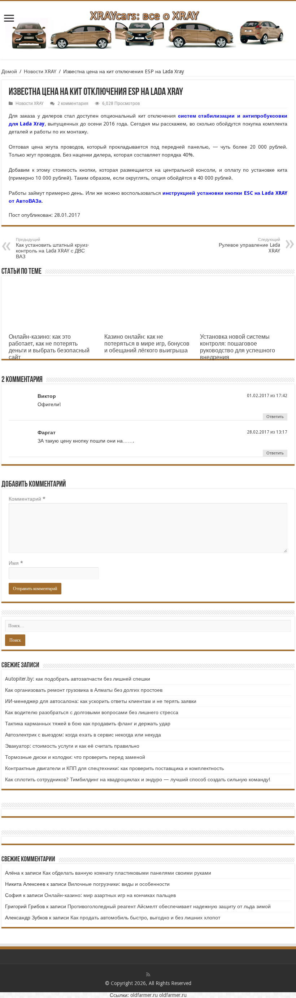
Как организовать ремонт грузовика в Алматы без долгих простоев (83, 690)
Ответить (275, 416)
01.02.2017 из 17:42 (267, 395)
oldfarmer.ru (144, 995)
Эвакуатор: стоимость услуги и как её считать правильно (72, 746)
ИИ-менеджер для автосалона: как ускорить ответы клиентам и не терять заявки (100, 701)
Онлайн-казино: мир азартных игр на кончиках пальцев (110, 895)
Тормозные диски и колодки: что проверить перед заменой (75, 757)
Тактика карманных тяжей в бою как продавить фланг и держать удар (87, 723)
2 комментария (72, 103)
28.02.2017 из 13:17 (267, 432)
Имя (16, 563)
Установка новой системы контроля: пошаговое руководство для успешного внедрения (237, 347)
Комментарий (27, 499)
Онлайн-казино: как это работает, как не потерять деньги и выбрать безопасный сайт (49, 347)
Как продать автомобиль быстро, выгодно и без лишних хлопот (145, 917)
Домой (9, 71)
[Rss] (148, 974)
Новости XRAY (40, 71)
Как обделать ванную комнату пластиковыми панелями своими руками (127, 873)
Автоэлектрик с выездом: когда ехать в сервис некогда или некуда (83, 735)
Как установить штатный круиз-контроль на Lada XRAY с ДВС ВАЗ (52, 248)
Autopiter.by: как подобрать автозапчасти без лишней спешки (77, 679)
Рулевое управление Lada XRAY (249, 245)
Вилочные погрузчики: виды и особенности (119, 884)
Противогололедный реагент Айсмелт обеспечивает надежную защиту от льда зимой (169, 906)
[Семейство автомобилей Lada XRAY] (148, 29)
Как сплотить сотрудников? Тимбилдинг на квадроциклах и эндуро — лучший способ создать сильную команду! (137, 779)
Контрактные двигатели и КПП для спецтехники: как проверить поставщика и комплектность (114, 768)
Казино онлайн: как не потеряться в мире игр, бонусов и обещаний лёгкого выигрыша (147, 343)
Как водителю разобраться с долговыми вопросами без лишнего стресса (91, 712)
